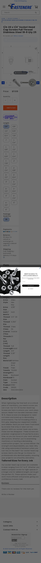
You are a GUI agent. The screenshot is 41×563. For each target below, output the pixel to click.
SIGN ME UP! (31, 285)
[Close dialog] (40, 268)
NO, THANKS (30, 288)
